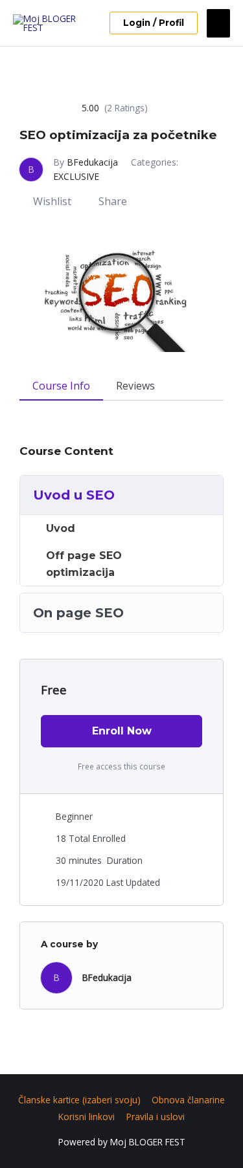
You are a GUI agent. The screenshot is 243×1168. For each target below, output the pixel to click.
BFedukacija (92, 162)
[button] (154, 23)
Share (112, 201)
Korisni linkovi (86, 1116)
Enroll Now (122, 731)
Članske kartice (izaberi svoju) (79, 1100)
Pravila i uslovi (155, 1116)
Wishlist (52, 201)
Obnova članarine (188, 1100)
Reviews (135, 386)
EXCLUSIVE (76, 176)
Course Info (61, 386)
